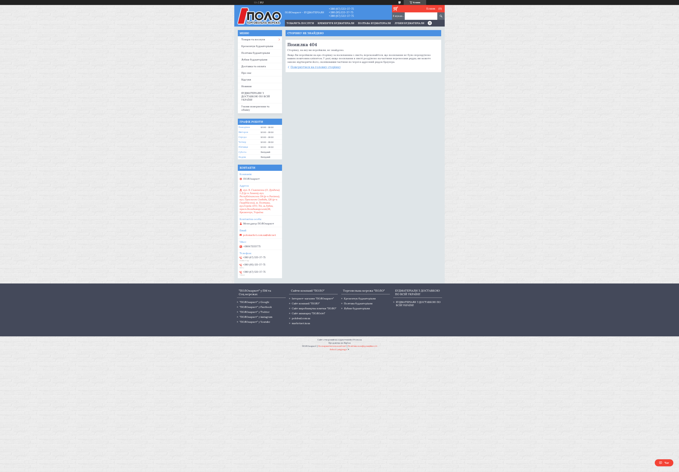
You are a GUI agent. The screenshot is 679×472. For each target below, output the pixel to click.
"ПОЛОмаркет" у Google (254, 302)
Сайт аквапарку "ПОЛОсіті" (308, 313)
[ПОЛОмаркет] (259, 15)
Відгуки (246, 79)
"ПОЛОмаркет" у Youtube (255, 321)
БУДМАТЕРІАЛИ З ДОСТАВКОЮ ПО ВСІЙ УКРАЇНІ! (255, 96)
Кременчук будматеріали (336, 23)
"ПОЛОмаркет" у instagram (256, 316)
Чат (666, 462)
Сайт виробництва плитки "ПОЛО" (314, 308)
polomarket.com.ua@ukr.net (259, 235)
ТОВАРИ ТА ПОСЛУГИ (300, 23)
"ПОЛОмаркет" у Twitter (255, 312)
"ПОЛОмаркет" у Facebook (256, 307)
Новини (246, 86)
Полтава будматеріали (374, 23)
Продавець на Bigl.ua (339, 342)
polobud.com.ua (301, 318)
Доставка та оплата (253, 66)
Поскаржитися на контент (332, 346)
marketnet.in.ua (301, 323)
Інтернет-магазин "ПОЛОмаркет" (313, 298)
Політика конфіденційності (362, 346)
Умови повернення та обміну (255, 108)
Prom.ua (357, 339)
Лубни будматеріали (409, 23)
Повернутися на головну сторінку (316, 67)
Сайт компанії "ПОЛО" (306, 303)
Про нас (246, 72)
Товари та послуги (253, 39)
